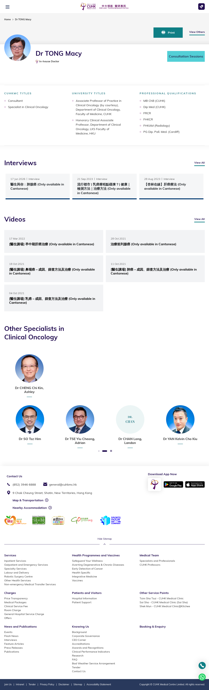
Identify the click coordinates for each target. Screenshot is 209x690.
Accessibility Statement (99, 684)
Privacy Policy (47, 684)
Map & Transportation (28, 500)
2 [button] (104, 451)
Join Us (8, 684)
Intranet (20, 684)
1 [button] (99, 451)
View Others (197, 31)
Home (7, 19)
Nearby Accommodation (30, 508)
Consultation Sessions (186, 56)
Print (171, 32)
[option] (29, 375)
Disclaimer (63, 684)
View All (199, 162)
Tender (32, 684)
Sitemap (77, 684)
